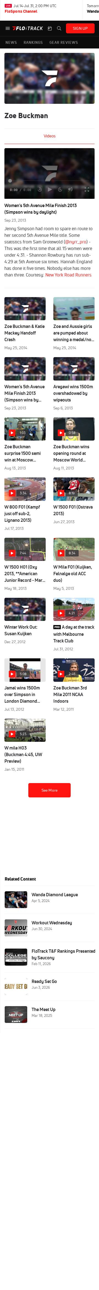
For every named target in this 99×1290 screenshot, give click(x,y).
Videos (50, 135)
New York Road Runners (68, 275)
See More (49, 790)
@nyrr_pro (75, 242)
